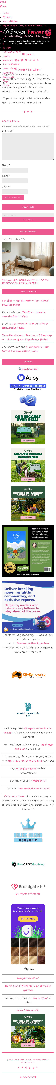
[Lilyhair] (28, 955)
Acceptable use (23, 1060)
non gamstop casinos (28, 978)
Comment (8, 130)
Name (6, 165)
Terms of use (28, 1062)
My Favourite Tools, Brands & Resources (24, 25)
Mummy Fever (28, 1077)
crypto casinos (40, 998)
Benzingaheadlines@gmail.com (32, 643)
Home (6, 13)
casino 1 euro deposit (28, 1010)
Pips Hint (7, 300)
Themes (7, 17)
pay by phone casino (25, 768)
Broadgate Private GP (28, 893)
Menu (29, 54)
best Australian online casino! (33, 788)
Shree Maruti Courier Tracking (18, 335)
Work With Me (10, 21)
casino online (39, 780)
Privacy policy (41, 1060)
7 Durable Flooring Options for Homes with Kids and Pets (25, 282)
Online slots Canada (14, 796)
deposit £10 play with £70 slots (25, 760)
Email (6, 175)
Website (6, 186)
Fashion (7, 47)
